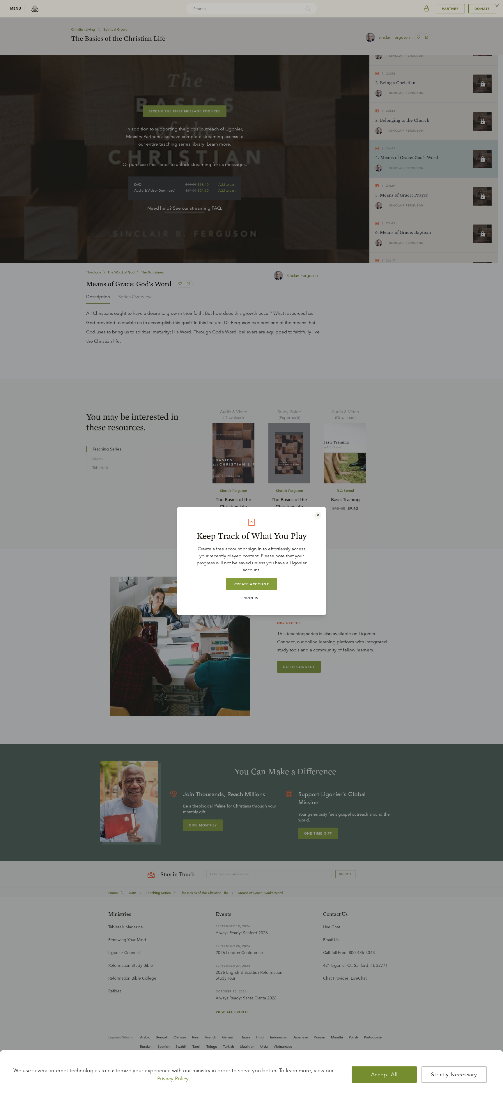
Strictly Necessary (454, 1074)
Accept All (384, 1074)
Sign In (251, 598)
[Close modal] (317, 515)
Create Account (251, 584)
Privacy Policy (173, 1078)
